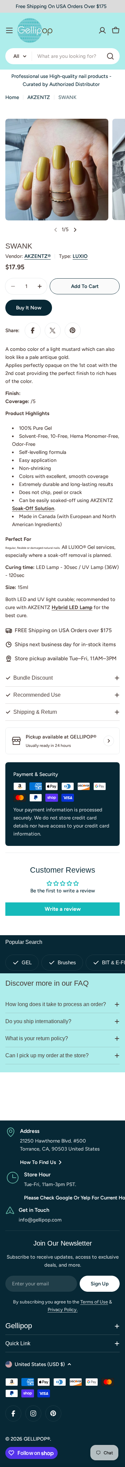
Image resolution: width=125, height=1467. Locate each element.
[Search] (110, 56)
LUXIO (80, 256)
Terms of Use (94, 1302)
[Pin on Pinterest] (73, 330)
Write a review (63, 909)
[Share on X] (53, 330)
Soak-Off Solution (33, 508)
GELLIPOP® (37, 1439)
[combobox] (62, 56)
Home (12, 97)
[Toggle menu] (9, 30)
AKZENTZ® (37, 256)
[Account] (102, 30)
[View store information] (108, 741)
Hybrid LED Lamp (72, 607)
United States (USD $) (40, 1364)
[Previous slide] (56, 230)
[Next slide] (75, 230)
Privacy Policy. (63, 1309)
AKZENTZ (38, 97)
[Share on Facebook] (33, 330)
